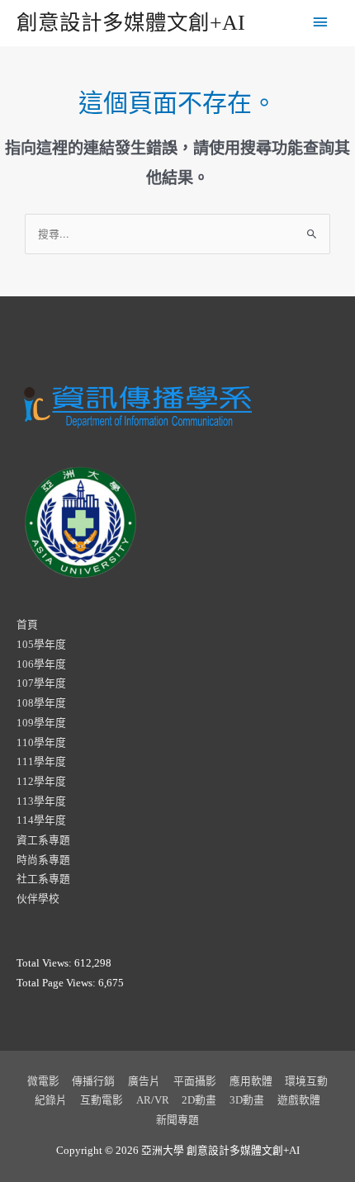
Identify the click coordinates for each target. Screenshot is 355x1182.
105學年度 (41, 644)
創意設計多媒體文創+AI (131, 23)
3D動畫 (247, 1100)
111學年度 (41, 762)
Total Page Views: (57, 983)
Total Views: (45, 963)
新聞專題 (177, 1120)
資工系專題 (43, 840)
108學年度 (41, 703)
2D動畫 (199, 1100)
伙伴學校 (38, 899)
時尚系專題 (43, 860)
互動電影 (101, 1100)
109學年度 (41, 723)
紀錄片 (51, 1100)
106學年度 (41, 664)
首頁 (27, 625)
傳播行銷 (93, 1081)
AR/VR (152, 1100)
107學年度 (41, 683)
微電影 (43, 1081)
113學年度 (41, 801)
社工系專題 (43, 879)
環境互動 (306, 1081)
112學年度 (41, 781)
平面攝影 (194, 1081)
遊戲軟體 (298, 1100)
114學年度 (41, 820)
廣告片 (144, 1081)
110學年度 (41, 743)
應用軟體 (251, 1081)
